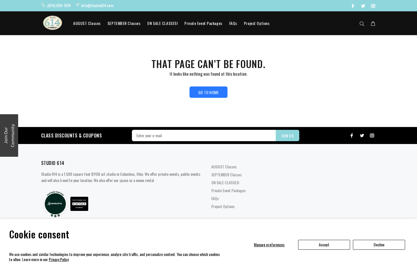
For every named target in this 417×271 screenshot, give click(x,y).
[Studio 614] (55, 203)
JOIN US (287, 136)
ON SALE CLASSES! (162, 23)
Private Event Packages (203, 23)
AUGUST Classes (87, 23)
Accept (324, 244)
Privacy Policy (59, 259)
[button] (9, 135)
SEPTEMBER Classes (124, 23)
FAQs (233, 23)
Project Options (256, 23)
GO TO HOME (208, 92)
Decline (379, 244)
